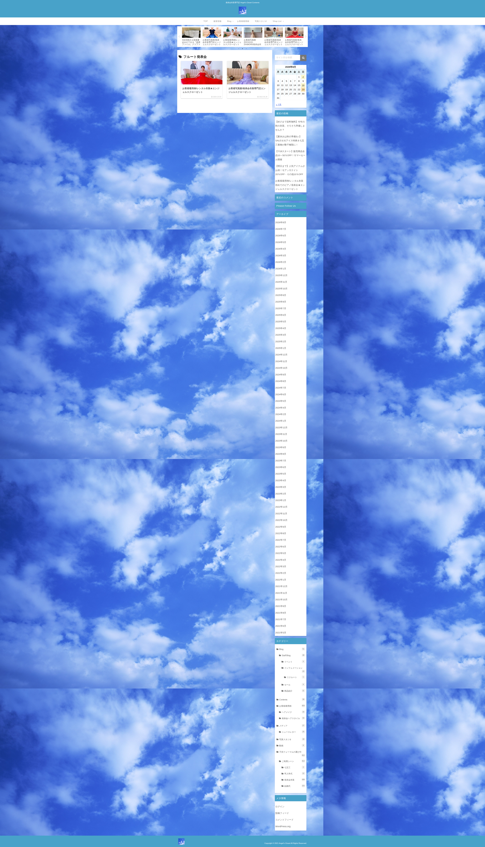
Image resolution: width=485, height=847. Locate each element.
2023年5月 (280, 474)
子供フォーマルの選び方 (292, 753)
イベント (294, 662)
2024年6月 (280, 394)
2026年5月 (280, 242)
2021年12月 (281, 586)
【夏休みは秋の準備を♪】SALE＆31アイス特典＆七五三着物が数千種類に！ (289, 140)
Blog (291, 649)
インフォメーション (294, 669)
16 (303, 85)
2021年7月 (280, 619)
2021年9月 (280, 606)
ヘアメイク (293, 712)
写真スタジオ (291, 739)
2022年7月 (280, 540)
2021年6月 (280, 626)
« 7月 (278, 104)
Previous (179, 36)
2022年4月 (280, 560)
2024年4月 (280, 407)
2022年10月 (281, 520)
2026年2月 (280, 262)
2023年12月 (281, 427)
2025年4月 (280, 328)
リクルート (295, 677)
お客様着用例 (292, 706)
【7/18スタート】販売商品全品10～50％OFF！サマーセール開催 (290, 155)
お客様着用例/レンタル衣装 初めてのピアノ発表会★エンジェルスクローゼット (290, 185)
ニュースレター (293, 732)
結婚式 (294, 786)
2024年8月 (280, 381)
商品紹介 (294, 691)
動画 (291, 745)
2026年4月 (280, 249)
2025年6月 (280, 315)
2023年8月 (280, 454)
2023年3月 (280, 487)
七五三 (294, 767)
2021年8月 (280, 613)
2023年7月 (280, 460)
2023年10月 (281, 441)
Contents (291, 699)
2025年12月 (281, 275)
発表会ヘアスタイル (293, 718)
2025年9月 (280, 295)
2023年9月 (280, 447)
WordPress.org (282, 826)
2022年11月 (281, 513)
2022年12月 (281, 507)
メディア (291, 726)
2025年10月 (281, 288)
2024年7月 (280, 387)
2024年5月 (280, 401)
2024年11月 (281, 361)
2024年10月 (281, 368)
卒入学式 (294, 773)
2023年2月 (280, 493)
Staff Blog (293, 655)
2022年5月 (280, 553)
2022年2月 (280, 573)
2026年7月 (280, 229)
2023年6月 (280, 467)
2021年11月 (281, 593)
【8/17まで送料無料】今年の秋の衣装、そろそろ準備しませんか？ (290, 125)
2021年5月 (280, 632)
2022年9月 (280, 527)
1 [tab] (238, 48)
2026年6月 (280, 235)
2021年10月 (281, 599)
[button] (303, 58)
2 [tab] (242, 48)
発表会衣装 (294, 780)
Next (306, 36)
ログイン (279, 806)
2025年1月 (280, 348)
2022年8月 (280, 533)
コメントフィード (284, 819)
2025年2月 (280, 341)
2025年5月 (280, 321)
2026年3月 (280, 255)
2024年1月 (280, 421)
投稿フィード (282, 813)
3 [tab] (246, 48)
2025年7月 (280, 308)
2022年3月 (280, 566)
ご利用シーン (293, 761)
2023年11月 (281, 434)
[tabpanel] (199, 36)
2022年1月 (280, 579)
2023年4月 (280, 480)
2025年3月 (280, 335)
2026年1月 (280, 268)
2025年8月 (280, 301)
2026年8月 (280, 222)
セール (294, 685)
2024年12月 (281, 354)
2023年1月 (280, 500)
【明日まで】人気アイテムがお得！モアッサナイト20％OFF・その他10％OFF (290, 170)
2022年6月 (280, 546)
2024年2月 (280, 414)
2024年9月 (280, 374)
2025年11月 (281, 282)
